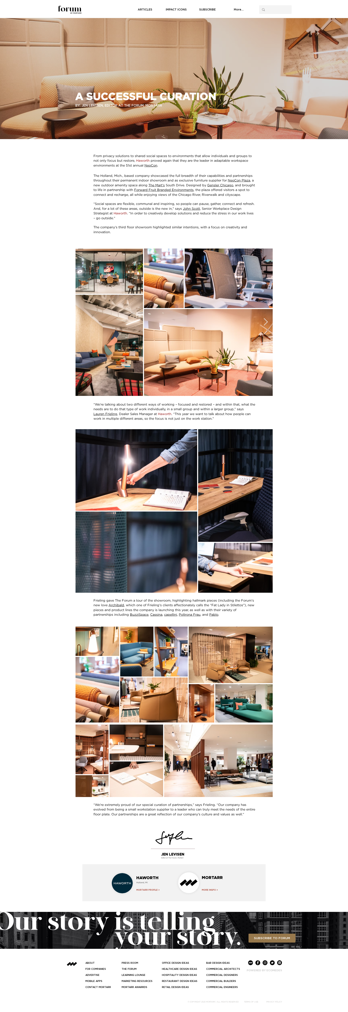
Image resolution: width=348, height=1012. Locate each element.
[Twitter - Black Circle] (272, 962)
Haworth (143, 160)
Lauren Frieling (105, 414)
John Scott (191, 208)
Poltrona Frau (189, 614)
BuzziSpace (139, 614)
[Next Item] (265, 322)
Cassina (156, 614)
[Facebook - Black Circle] (257, 962)
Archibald (116, 605)
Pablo (213, 614)
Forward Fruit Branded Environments (164, 190)
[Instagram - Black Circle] (265, 962)
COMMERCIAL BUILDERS (221, 981)
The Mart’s (156, 185)
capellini (170, 614)
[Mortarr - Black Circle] (250, 962)
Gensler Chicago (220, 185)
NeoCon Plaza (239, 180)
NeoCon (150, 165)
